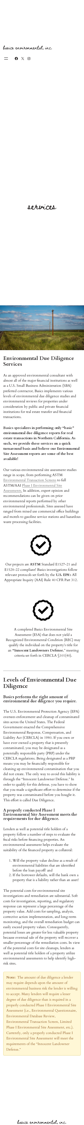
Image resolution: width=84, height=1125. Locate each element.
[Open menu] (6, 58)
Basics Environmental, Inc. (27, 47)
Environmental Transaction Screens (29, 480)
